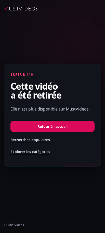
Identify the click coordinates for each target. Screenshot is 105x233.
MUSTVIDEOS (21, 8)
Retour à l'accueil (52, 126)
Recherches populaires (30, 139)
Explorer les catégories (30, 151)
